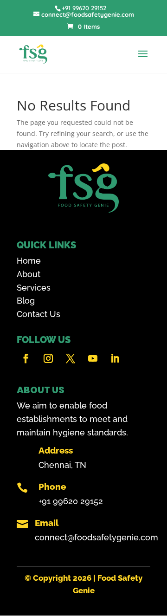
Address (56, 450)
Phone (52, 486)
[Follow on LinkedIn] (115, 358)
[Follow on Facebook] (26, 358)
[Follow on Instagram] (48, 358)
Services (34, 287)
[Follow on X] (70, 358)
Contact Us (38, 314)
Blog (26, 300)
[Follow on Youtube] (93, 358)
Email (46, 523)
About (28, 274)
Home (29, 261)
